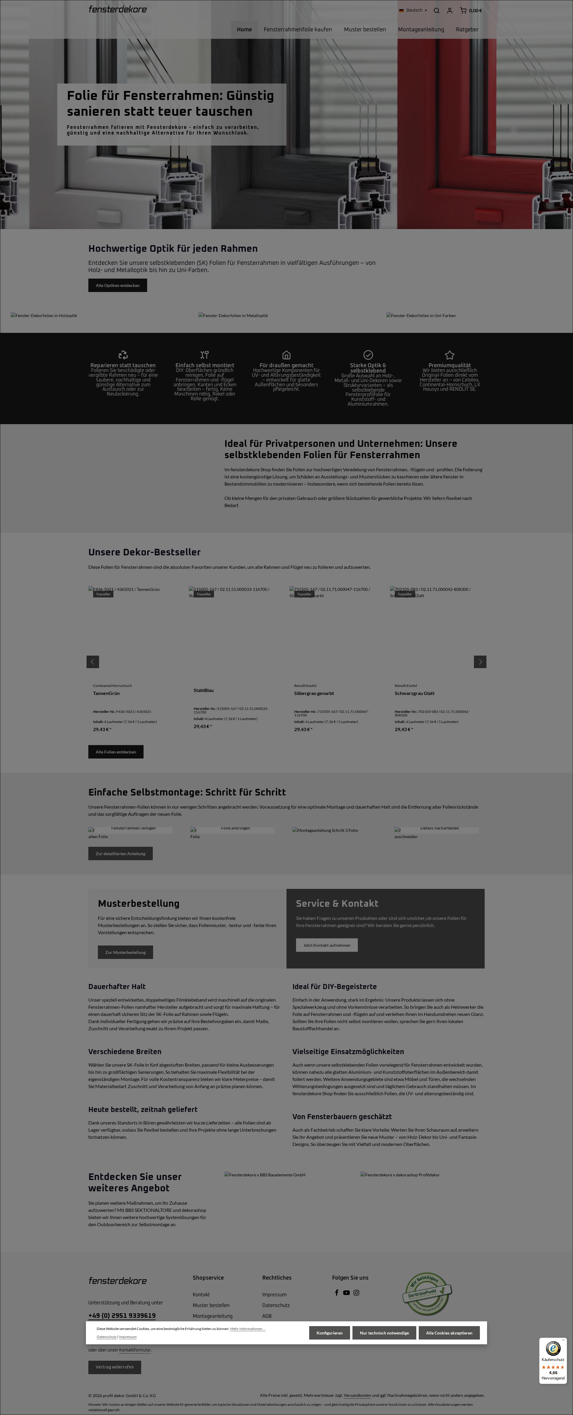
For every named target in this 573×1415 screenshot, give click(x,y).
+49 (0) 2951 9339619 (122, 1316)
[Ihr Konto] (450, 10)
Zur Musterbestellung (125, 952)
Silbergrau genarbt (314, 693)
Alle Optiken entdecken (118, 285)
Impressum (274, 1294)
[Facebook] (337, 1295)
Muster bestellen (211, 1305)
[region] (286, 662)
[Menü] (563, 1341)
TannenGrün (106, 693)
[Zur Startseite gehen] (117, 10)
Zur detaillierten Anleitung (120, 853)
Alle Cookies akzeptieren (449, 1332)
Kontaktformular (135, 1350)
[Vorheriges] (93, 662)
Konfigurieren (330, 1332)
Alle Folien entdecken (116, 751)
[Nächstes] (480, 662)
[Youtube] (347, 1295)
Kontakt (201, 1294)
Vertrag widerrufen (115, 1367)
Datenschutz (276, 1305)
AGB (267, 1316)
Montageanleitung (212, 1316)
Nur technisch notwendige (384, 1332)
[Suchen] (437, 10)
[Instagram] (356, 1295)
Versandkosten (357, 1395)
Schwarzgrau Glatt (415, 693)
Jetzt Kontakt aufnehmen (327, 945)
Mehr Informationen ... (248, 1328)
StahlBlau (204, 690)
